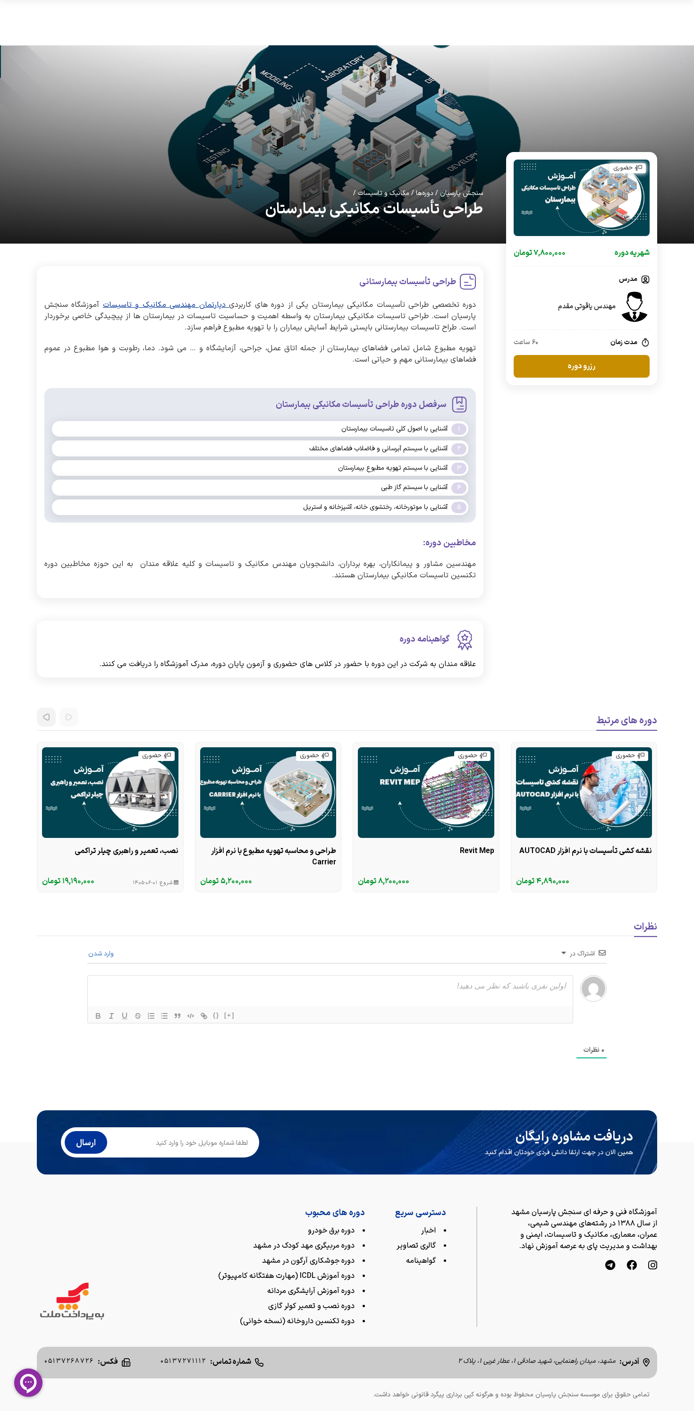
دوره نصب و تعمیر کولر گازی (311, 1306)
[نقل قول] (177, 1016)
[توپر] (98, 1016)
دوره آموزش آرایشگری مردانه (311, 1291)
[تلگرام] (610, 1266)
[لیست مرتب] (151, 1016)
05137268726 (69, 1361)
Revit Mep (477, 851)
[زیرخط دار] (124, 1016)
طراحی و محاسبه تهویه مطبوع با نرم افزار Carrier (273, 856)
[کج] (111, 1016)
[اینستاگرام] (652, 1266)
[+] (229, 1015)
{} (216, 1015)
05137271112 (183, 1361)
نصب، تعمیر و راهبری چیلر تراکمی (126, 851)
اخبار (428, 1230)
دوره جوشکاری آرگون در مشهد (308, 1261)
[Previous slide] (68, 717)
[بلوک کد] (190, 1016)
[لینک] (204, 1016)
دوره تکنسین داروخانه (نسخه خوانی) (297, 1321)
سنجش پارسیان (461, 193)
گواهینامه (421, 1261)
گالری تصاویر (416, 1245)
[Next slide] (46, 717)
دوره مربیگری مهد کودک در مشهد (304, 1245)
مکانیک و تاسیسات (383, 193)
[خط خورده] (137, 1016)
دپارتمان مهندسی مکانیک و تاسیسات (166, 305)
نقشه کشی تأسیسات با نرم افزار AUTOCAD (585, 851)
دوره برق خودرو (331, 1230)
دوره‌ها (424, 193)
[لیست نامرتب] (164, 1016)
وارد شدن (102, 954)
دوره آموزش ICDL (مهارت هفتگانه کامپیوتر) (286, 1276)
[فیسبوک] (631, 1266)
